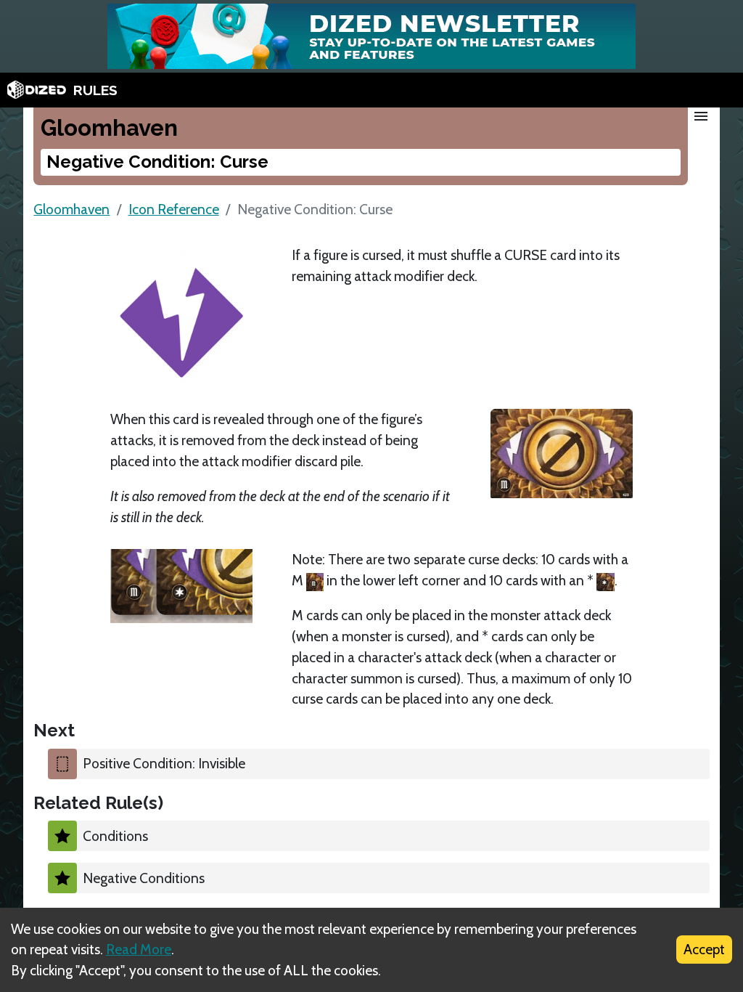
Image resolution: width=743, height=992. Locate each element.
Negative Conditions (144, 878)
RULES (95, 90)
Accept (704, 949)
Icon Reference (173, 209)
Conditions (115, 836)
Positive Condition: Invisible (164, 763)
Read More (138, 949)
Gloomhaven (71, 209)
